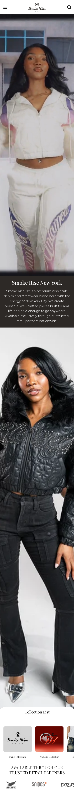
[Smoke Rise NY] (37, 7)
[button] (68, 7)
